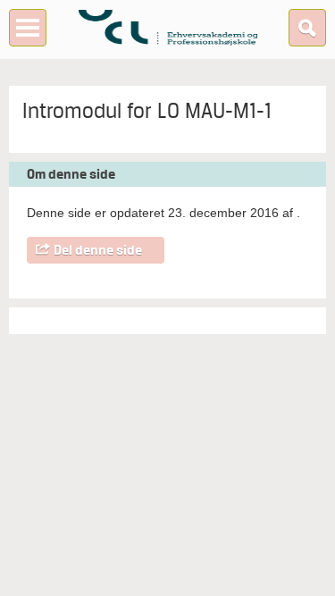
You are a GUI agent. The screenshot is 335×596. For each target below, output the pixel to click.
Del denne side (98, 250)
